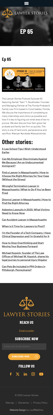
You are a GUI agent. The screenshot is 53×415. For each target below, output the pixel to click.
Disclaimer (23, 403)
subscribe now (20, 357)
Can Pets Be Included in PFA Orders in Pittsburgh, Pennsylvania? (23, 269)
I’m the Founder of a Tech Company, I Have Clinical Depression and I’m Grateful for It (26, 235)
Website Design (18, 410)
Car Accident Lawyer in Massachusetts (24, 220)
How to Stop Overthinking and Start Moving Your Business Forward (23, 245)
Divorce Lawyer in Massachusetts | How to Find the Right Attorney (26, 202)
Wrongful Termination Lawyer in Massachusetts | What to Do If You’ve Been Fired (26, 190)
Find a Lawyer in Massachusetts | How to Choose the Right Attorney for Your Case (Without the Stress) (25, 176)
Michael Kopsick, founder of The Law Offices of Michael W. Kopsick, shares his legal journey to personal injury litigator (25, 256)
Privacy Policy (40, 403)
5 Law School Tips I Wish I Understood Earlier (24, 151)
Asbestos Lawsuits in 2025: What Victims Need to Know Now (26, 212)
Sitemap (10, 403)
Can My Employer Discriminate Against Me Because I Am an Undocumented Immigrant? (24, 162)
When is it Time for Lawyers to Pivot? (23, 226)
